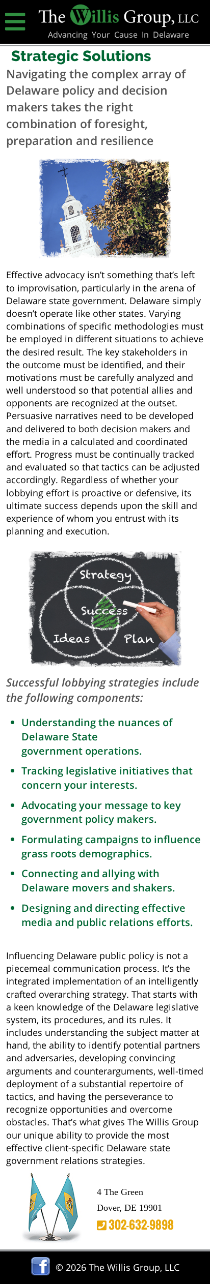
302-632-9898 (140, 1224)
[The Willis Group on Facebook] (41, 1272)
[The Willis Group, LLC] (118, 23)
